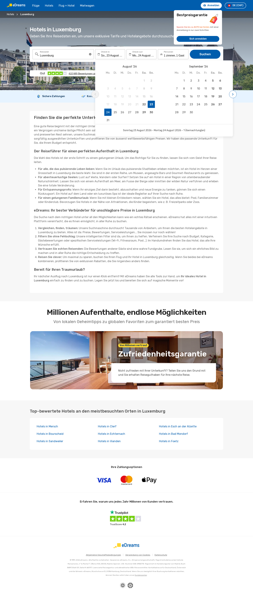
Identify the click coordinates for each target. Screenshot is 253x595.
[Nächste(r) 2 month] (233, 94)
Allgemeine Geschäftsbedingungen (103, 555)
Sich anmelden (198, 38)
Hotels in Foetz (168, 441)
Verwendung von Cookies (137, 555)
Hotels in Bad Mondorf (173, 433)
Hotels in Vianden (109, 441)
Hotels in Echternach (111, 433)
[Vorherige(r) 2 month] (95, 94)
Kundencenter (141, 575)
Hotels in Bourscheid (50, 433)
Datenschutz (161, 555)
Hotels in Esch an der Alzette (178, 426)
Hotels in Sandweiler (50, 441)
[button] (90, 54)
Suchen (205, 54)
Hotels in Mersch (47, 426)
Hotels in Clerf (107, 426)
